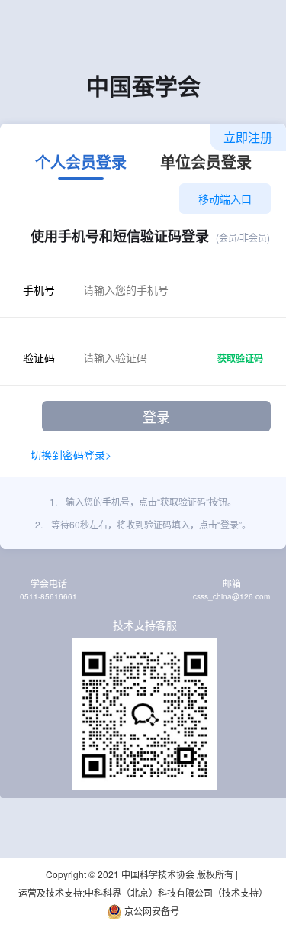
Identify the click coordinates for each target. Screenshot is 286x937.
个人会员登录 (81, 163)
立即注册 (247, 137)
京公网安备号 (150, 910)
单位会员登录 (206, 163)
